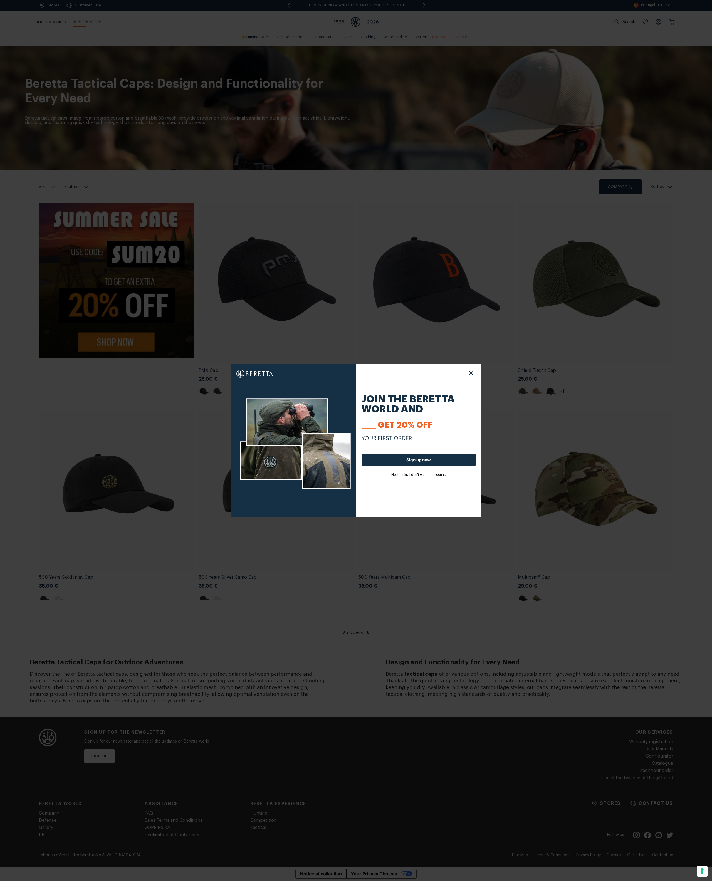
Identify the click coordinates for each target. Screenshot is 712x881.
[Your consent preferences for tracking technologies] (702, 871)
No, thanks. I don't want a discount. (418, 474)
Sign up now (418, 459)
